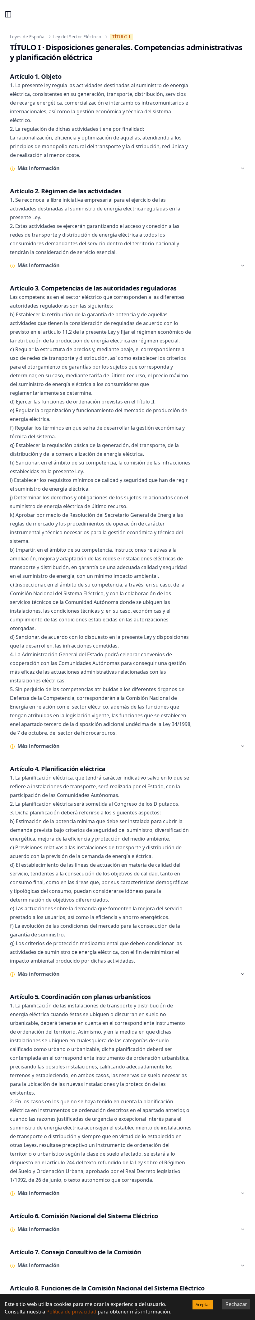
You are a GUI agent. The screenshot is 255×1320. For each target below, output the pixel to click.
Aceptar (203, 1304)
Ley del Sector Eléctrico (77, 37)
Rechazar (236, 1304)
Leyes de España (27, 37)
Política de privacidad (71, 1311)
